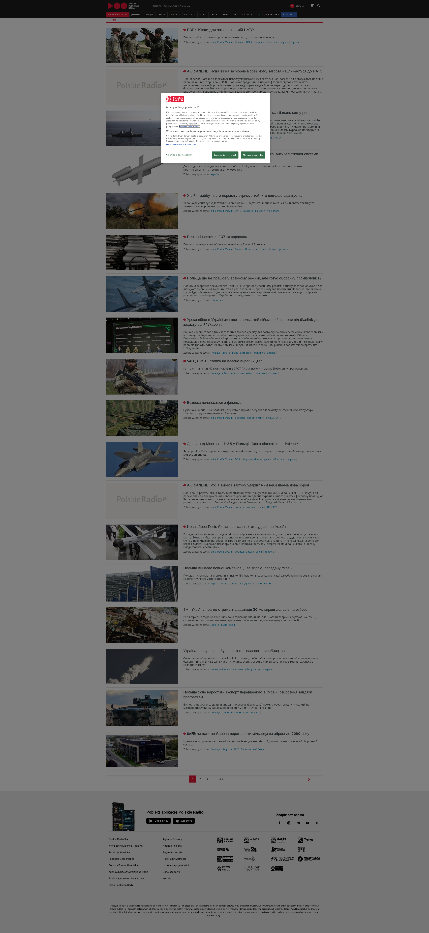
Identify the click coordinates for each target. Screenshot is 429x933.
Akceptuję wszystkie (253, 155)
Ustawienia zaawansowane (180, 154)
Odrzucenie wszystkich (225, 155)
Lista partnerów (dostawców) (181, 144)
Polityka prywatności (189, 126)
